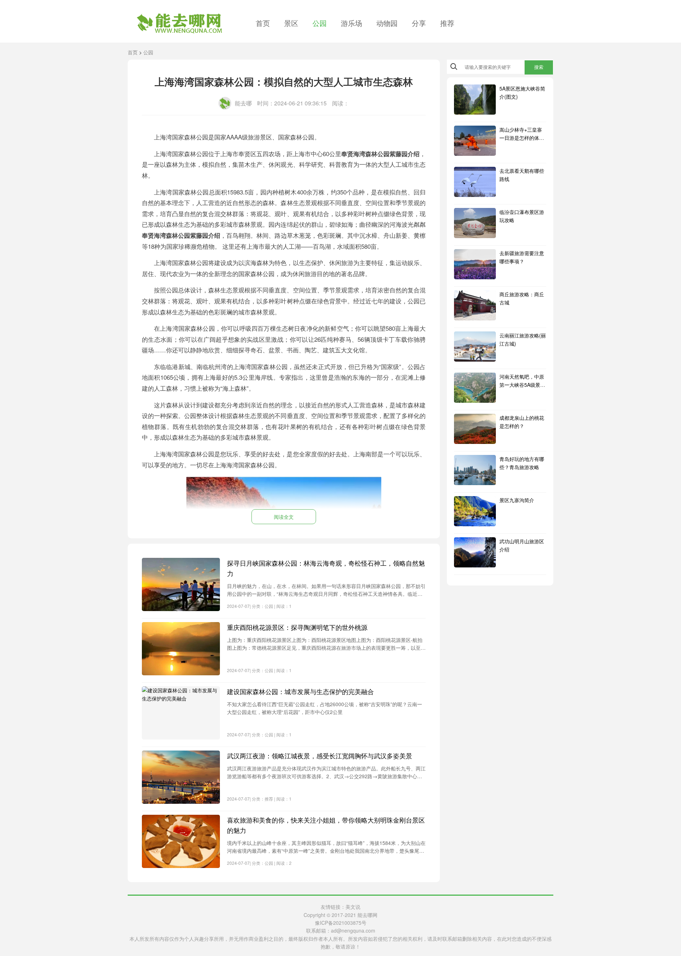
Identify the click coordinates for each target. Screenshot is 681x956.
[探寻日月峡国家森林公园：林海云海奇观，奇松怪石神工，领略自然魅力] (181, 584)
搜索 (538, 67)
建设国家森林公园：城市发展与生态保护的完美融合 (300, 691)
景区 (291, 23)
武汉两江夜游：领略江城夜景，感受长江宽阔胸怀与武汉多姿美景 (319, 755)
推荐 (447, 23)
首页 (263, 23)
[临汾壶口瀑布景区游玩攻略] (475, 223)
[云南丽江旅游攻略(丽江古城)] (475, 346)
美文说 (352, 906)
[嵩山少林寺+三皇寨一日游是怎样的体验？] (475, 141)
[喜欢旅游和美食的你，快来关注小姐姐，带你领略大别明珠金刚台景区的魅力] (181, 841)
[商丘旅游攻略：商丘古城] (475, 305)
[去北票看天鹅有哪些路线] (475, 182)
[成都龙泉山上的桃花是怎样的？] (475, 429)
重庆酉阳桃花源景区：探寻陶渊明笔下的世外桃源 (297, 627)
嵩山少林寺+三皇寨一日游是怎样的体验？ (520, 137)
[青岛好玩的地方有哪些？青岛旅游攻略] (475, 470)
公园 (319, 23)
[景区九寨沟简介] (475, 511)
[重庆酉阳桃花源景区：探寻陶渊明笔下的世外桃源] (181, 648)
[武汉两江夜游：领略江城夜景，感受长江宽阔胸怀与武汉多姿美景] (181, 777)
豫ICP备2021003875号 (340, 922)
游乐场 (351, 23)
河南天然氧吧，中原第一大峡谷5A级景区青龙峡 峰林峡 (522, 384)
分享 (419, 23)
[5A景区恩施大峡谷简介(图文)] (475, 99)
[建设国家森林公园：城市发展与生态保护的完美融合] (181, 713)
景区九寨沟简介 (516, 500)
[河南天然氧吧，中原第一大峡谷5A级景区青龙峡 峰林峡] (475, 388)
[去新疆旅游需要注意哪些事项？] (475, 264)
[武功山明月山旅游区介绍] (475, 552)
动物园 (387, 23)
